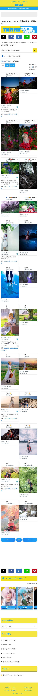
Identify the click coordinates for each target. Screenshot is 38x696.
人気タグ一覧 (5, 61)
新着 (3, 65)
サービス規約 (7, 644)
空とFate (6, 348)
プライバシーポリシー (10, 649)
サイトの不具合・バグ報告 (11, 662)
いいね (12, 65)
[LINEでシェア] (26, 37)
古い (7, 65)
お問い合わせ (7, 657)
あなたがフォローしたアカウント (13, 675)
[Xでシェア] (3, 37)
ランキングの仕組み (9, 653)
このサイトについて (9, 640)
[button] (35, 626)
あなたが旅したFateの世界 (11, 56)
